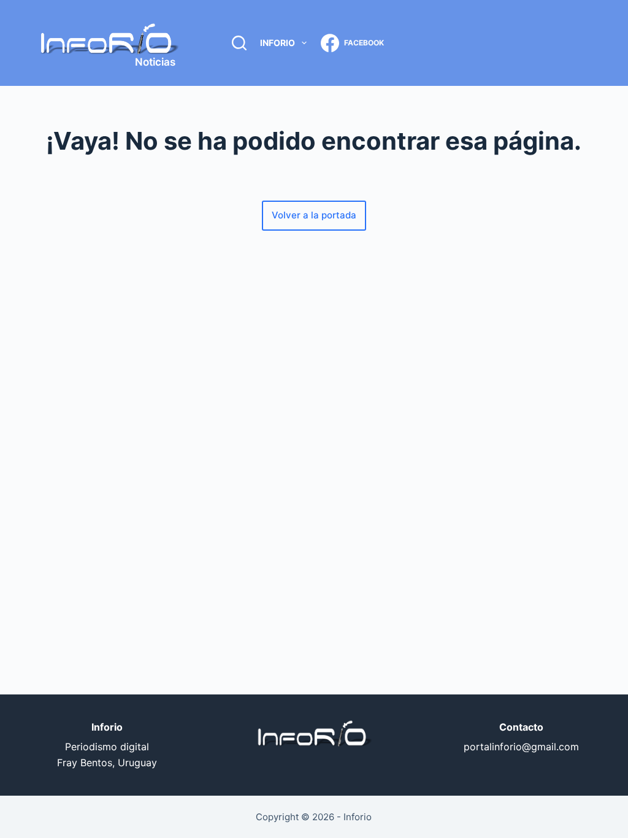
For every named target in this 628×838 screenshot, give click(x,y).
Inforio (277, 42)
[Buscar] (239, 43)
